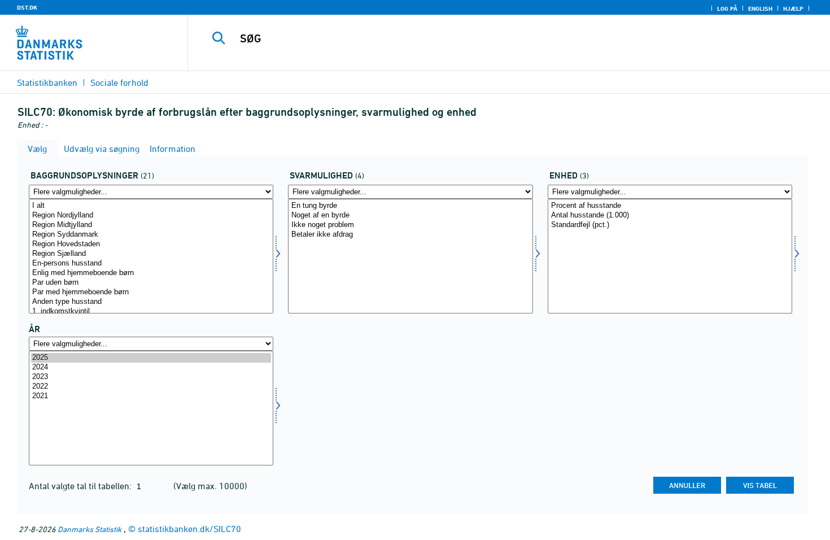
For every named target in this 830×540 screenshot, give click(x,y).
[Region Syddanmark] (151, 234)
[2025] (151, 358)
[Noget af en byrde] (410, 215)
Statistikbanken (47, 82)
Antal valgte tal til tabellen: (81, 486)
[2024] (151, 367)
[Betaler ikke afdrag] (410, 234)
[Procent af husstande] (670, 206)
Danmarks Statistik (89, 529)
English (760, 8)
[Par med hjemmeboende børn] (151, 292)
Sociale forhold (119, 82)
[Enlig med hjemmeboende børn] (151, 273)
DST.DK (27, 7)
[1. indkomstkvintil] (151, 311)
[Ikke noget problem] (410, 225)
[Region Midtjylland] (151, 225)
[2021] (151, 396)
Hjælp (793, 8)
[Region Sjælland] (151, 254)
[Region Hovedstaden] (151, 244)
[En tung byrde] (410, 206)
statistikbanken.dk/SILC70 (189, 529)
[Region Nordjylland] (151, 215)
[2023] (151, 377)
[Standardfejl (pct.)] (670, 225)
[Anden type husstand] (151, 302)
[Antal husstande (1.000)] (670, 215)
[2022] (151, 386)
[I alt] (151, 206)
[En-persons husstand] (151, 263)
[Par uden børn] (151, 283)
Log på (727, 8)
